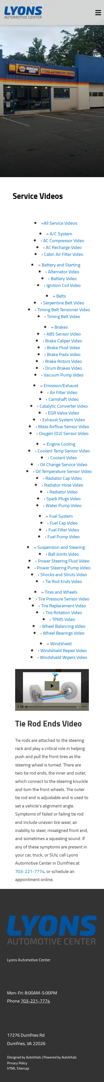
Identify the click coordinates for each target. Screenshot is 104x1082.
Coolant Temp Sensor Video (64, 451)
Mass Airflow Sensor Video (63, 426)
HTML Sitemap (18, 1068)
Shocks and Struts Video (63, 574)
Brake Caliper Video (63, 341)
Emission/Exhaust (61, 385)
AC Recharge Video (64, 247)
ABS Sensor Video (63, 334)
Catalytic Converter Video (64, 406)
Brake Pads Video (64, 354)
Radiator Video (63, 492)
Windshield (61, 643)
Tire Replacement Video (63, 605)
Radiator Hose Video (63, 485)
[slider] (51, 707)
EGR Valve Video (63, 413)
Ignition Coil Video (63, 285)
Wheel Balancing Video (64, 626)
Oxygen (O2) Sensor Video (64, 433)
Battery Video (64, 278)
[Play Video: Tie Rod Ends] (52, 686)
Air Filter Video (63, 392)
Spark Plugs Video (63, 498)
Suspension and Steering (61, 547)
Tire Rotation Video (63, 612)
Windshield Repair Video (63, 650)
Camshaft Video (63, 399)
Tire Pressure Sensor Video (63, 599)
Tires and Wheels (61, 592)
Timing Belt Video (63, 316)
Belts (61, 296)
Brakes (61, 327)
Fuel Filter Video (63, 530)
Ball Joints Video (63, 554)
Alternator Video (63, 271)
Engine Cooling (61, 444)
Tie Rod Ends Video (63, 581)
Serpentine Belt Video (63, 303)
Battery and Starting (61, 265)
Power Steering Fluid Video (64, 561)
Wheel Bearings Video (64, 633)
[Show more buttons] (84, 707)
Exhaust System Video (63, 419)
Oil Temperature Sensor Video (64, 471)
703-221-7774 (29, 871)
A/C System (61, 234)
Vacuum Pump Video (64, 375)
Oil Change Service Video (63, 464)
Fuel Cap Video (64, 523)
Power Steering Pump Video (64, 568)
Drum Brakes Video (63, 368)
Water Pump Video (64, 505)
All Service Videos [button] (60, 223)
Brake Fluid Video (63, 347)
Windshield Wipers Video (63, 657)
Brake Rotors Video (63, 361)
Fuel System (61, 516)
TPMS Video (63, 619)
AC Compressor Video (63, 240)
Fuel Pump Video (63, 536)
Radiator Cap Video (63, 478)
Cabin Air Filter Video (63, 254)
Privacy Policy (17, 1063)
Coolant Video (63, 457)
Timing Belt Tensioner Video (63, 309)
